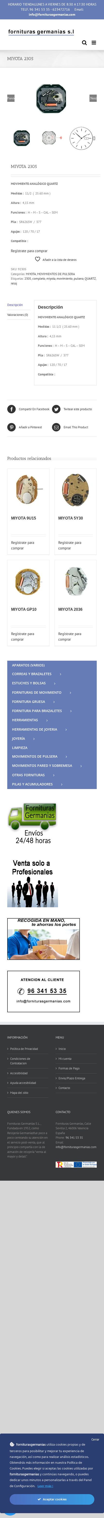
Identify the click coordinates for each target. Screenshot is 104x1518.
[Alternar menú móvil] (94, 42)
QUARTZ (90, 279)
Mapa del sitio (19, 1093)
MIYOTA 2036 (70, 609)
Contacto (64, 1088)
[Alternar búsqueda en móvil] (84, 42)
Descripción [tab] (15, 305)
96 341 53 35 (74, 1138)
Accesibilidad (19, 1073)
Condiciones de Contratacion (20, 1061)
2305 (27, 279)
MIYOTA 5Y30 (70, 518)
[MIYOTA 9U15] (28, 490)
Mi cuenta (65, 1059)
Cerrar (95, 1439)
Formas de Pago (69, 1068)
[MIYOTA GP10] (28, 581)
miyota (50, 279)
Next (93, 98)
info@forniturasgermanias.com (76, 1147)
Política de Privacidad (24, 1049)
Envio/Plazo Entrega (72, 1078)
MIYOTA (31, 274)
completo (38, 279)
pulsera (78, 279)
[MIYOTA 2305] (52, 98)
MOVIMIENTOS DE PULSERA (56, 274)
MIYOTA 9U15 (23, 518)
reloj (14, 283)
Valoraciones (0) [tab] (17, 315)
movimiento (65, 279)
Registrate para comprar (29, 251)
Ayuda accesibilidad (23, 1083)
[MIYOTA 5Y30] (76, 490)
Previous (11, 98)
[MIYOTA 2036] (76, 581)
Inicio (62, 1049)
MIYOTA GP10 (24, 609)
